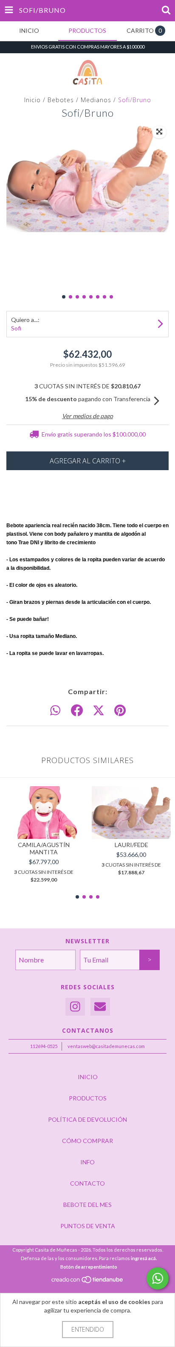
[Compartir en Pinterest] (120, 710)
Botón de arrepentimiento (88, 1266)
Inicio (32, 100)
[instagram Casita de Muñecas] (75, 1007)
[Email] (100, 1007)
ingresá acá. (144, 1258)
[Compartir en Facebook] (77, 710)
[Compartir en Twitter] (98, 710)
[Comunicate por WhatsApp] (158, 1278)
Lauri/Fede (131, 844)
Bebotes (61, 100)
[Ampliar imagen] (159, 132)
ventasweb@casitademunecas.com (106, 1046)
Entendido (87, 1329)
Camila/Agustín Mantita (44, 848)
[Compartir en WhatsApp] (55, 710)
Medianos (96, 100)
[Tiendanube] (88, 1282)
